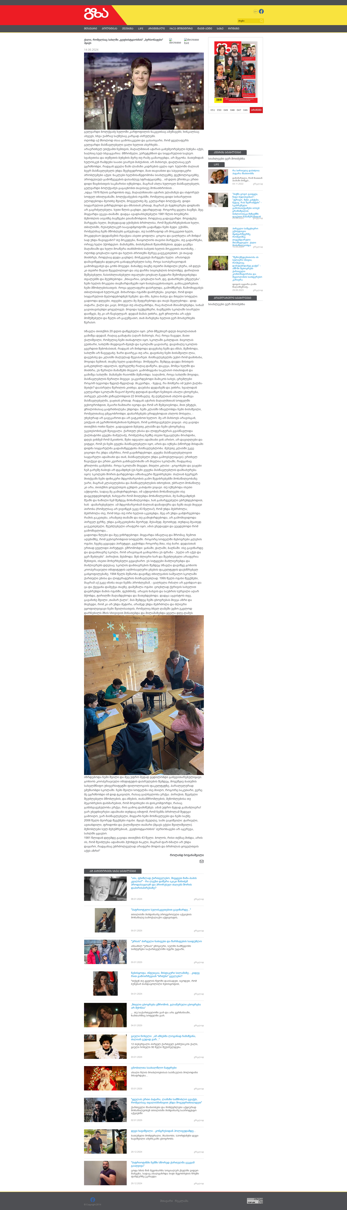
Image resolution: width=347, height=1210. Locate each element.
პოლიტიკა (109, 28)
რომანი (233, 28)
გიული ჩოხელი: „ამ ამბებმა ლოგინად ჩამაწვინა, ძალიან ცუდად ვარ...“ (163, 1037)
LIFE (140, 28)
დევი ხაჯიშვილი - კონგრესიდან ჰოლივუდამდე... (163, 1131)
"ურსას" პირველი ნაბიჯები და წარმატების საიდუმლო (166, 941)
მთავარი (90, 28)
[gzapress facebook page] (261, 11)
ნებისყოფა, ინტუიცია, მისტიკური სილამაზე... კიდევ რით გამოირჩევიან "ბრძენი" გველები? (165, 974)
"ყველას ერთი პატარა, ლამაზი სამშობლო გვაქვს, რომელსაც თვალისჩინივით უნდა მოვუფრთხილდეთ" (166, 1101)
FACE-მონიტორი (181, 28)
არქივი (256, 110)
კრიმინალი (156, 28)
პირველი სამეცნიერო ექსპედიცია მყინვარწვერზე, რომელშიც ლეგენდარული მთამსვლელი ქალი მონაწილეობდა (245, 237)
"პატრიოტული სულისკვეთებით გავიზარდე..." (161, 910)
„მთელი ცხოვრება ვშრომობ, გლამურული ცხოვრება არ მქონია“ (166, 1006)
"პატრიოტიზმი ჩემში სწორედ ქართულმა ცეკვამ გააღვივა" (162, 1164)
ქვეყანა (127, 28)
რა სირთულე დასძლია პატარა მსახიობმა (246, 172)
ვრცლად (199, 899)
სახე (220, 28)
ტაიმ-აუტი (204, 28)
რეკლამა (181, 1201)
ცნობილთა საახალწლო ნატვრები (154, 1068)
